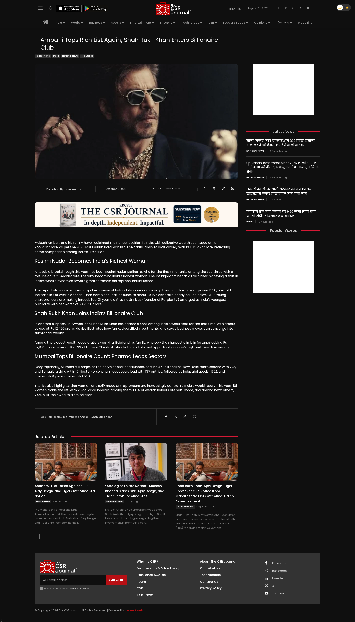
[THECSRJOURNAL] (173, 8)
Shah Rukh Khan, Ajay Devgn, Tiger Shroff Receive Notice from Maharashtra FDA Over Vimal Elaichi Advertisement (205, 494)
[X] (300, 8)
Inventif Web (135, 610)
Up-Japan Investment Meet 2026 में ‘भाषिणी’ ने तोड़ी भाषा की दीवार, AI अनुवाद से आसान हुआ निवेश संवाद (282, 167)
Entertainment (114, 501)
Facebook (279, 563)
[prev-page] (37, 536)
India (56, 56)
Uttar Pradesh (255, 177)
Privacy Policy (81, 588)
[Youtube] (308, 8)
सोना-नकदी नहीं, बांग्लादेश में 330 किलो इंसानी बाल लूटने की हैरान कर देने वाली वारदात (280, 142)
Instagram (279, 571)
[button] (50, 8)
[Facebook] (278, 8)
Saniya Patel (74, 189)
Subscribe (116, 580)
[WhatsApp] (232, 188)
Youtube (278, 594)
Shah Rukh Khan (101, 416)
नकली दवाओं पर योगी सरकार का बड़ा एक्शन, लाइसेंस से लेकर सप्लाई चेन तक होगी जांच (279, 191)
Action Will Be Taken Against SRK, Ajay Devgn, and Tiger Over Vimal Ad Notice (65, 491)
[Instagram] (286, 8)
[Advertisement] (283, 89)
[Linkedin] (293, 8)
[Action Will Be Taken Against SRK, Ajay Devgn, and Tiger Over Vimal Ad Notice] (66, 462)
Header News (43, 56)
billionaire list (57, 416)
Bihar (249, 221)
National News (70, 56)
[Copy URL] (223, 188)
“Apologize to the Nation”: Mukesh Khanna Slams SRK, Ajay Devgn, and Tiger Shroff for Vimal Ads (134, 491)
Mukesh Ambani (79, 416)
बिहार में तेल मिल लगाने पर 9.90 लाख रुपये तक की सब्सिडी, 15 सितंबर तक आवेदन (281, 213)
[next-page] (43, 536)
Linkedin (277, 578)
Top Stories (87, 56)
